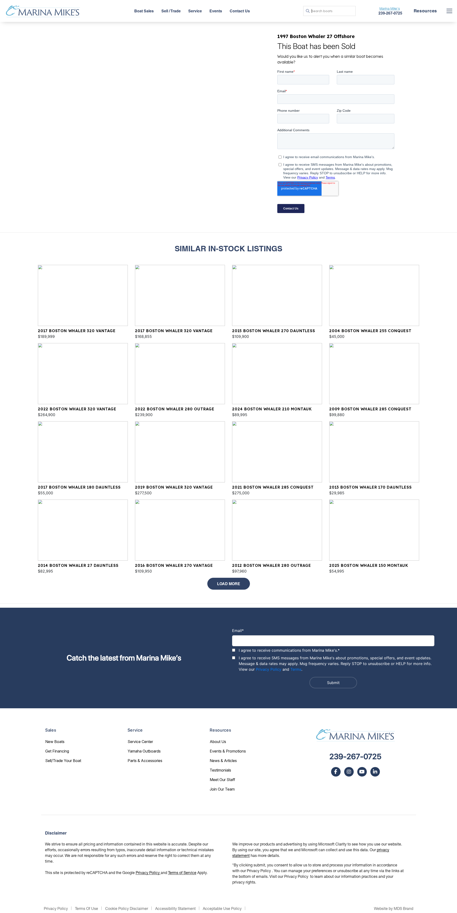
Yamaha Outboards (144, 751)
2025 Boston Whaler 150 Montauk (368, 565)
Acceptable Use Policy (222, 908)
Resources (425, 11)
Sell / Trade (171, 11)
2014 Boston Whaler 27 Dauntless (78, 565)
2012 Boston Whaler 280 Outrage (271, 565)
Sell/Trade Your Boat (63, 760)
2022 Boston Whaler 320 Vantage (77, 409)
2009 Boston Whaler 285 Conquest (370, 409)
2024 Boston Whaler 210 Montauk (272, 409)
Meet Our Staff (222, 779)
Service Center (140, 741)
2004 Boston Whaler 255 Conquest (370, 330)
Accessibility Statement (175, 908)
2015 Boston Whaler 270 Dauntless (273, 330)
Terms (295, 669)
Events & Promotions (228, 751)
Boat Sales (144, 11)
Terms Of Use (86, 908)
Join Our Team (222, 789)
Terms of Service (182, 872)
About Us (218, 741)
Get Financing (57, 751)
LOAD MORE (228, 583)
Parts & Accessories (145, 760)
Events (215, 11)
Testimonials (220, 770)
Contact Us (240, 11)
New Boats (55, 741)
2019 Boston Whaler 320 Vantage (174, 487)
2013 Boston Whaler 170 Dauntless (370, 487)
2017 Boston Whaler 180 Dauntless (79, 487)
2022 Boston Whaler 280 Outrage (174, 409)
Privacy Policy (268, 669)
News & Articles (223, 760)
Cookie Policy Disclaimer (126, 908)
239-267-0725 (355, 756)
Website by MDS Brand (393, 908)
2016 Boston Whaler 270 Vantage (174, 565)
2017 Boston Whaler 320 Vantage (77, 330)
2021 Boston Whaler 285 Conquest (273, 487)
